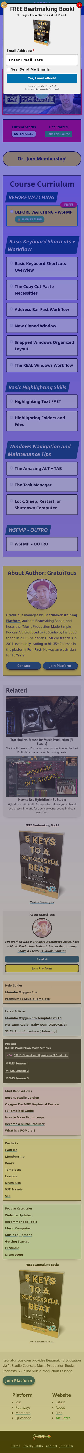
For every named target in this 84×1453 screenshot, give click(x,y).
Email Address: (21, 50)
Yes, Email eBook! (42, 78)
